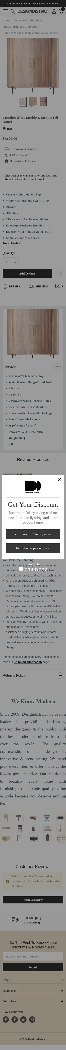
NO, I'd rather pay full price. (33, 548)
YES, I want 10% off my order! (33, 534)
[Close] (59, 479)
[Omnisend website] (33, 567)
